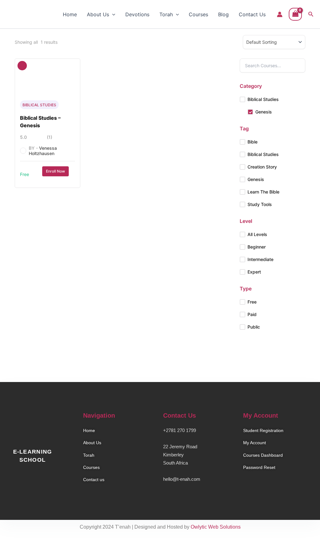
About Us (98, 14)
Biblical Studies (39, 105)
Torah (166, 14)
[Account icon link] (279, 14)
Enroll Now (55, 171)
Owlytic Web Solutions (216, 527)
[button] (112, 14)
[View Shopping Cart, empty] (295, 14)
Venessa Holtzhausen (43, 150)
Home (70, 14)
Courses (198, 14)
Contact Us (252, 14)
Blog (223, 14)
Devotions (137, 14)
